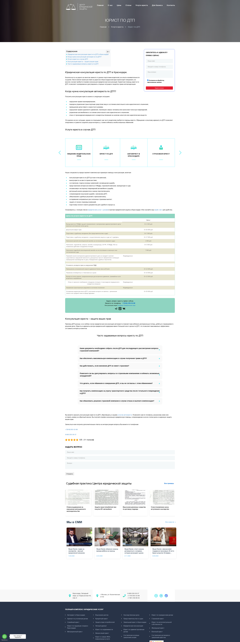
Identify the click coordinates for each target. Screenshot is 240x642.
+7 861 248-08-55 (134, 598)
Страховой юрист (161, 154)
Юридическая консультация (133, 626)
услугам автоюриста (124, 415)
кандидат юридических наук (126, 305)
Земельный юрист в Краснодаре (134, 622)
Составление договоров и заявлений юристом (161, 636)
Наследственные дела (131, 615)
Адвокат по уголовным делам (77, 619)
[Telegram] (116, 308)
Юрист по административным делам (133, 631)
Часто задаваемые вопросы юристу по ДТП (83, 64)
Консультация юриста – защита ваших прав (83, 61)
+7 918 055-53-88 (134, 596)
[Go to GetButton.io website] (5, 640)
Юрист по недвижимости (104, 629)
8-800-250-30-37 (133, 593)
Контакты (171, 5)
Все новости (169, 522)
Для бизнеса (157, 5)
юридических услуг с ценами (98, 210)
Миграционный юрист (74, 632)
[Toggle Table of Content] (107, 51)
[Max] (120, 308)
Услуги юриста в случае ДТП (78, 59)
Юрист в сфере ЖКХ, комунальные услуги (102, 638)
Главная (100, 5)
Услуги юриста (142, 5)
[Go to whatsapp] (4, 636)
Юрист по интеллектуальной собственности (162, 623)
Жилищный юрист (158, 628)
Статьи (128, 5)
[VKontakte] (124, 308)
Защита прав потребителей (105, 622)
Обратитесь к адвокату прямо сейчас (157, 54)
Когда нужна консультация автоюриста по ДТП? (85, 57)
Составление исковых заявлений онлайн (131, 636)
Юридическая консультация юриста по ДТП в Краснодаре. (88, 54)
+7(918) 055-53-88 (128, 303)
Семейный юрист (73, 622)
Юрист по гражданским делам (162, 615)
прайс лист (159, 210)
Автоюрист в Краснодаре (76, 615)
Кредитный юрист (101, 619)
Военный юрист (157, 632)
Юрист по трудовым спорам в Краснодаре (77, 627)
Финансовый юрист (102, 633)
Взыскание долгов (101, 615)
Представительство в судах (133, 619)
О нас (110, 5)
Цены (119, 5)
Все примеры (169, 483)
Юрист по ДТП (106, 154)
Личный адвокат (101, 626)
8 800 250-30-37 (70, 434)
